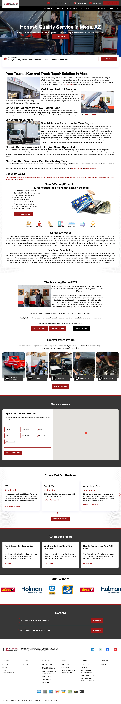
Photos (58, 8)
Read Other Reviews (60, 519)
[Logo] (10, 4)
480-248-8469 (68, 84)
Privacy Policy (52, 700)
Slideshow (25, 664)
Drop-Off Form (86, 670)
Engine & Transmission (54, 177)
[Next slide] (119, 494)
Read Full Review (12, 507)
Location (109, 59)
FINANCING (112, 8)
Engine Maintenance (69, 177)
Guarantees (45, 682)
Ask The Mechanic (86, 678)
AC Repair (20, 179)
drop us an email (90, 168)
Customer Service (8, 673)
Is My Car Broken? (67, 667)
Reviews (4, 667)
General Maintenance (68, 670)
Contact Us (98, 8)
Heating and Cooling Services (98, 177)
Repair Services (46, 679)
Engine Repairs (82, 177)
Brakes (111, 177)
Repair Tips (85, 8)
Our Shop (47, 8)
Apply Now (97, 620)
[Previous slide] (1, 494)
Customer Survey (87, 673)
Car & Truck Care (12, 177)
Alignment (9, 179)
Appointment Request (88, 675)
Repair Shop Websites (20, 700)
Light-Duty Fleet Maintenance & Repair (31, 177)
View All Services (60, 386)
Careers (5, 670)
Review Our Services (87, 681)
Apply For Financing (23, 214)
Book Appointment (111, 3)
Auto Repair (71, 8)
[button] (86, 433)
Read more (9, 564)
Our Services (60, 36)
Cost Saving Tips (66, 673)
